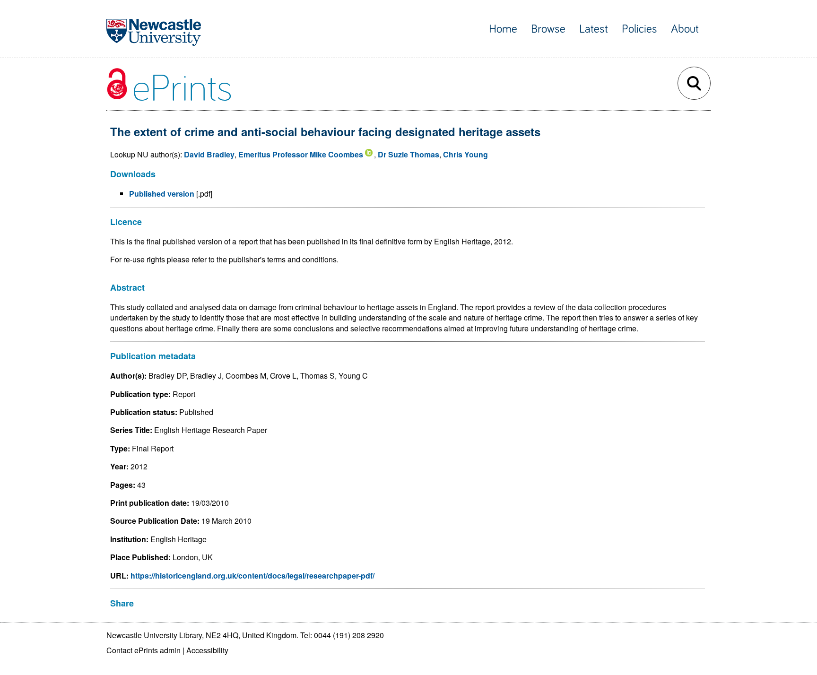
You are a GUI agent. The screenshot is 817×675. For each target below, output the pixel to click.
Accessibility (207, 650)
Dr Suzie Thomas (408, 154)
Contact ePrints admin (143, 650)
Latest (593, 29)
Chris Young (465, 154)
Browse (548, 29)
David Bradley (209, 154)
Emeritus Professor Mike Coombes (300, 154)
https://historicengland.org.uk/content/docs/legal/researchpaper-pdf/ (252, 575)
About (685, 29)
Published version (161, 193)
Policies (639, 29)
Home (503, 29)
